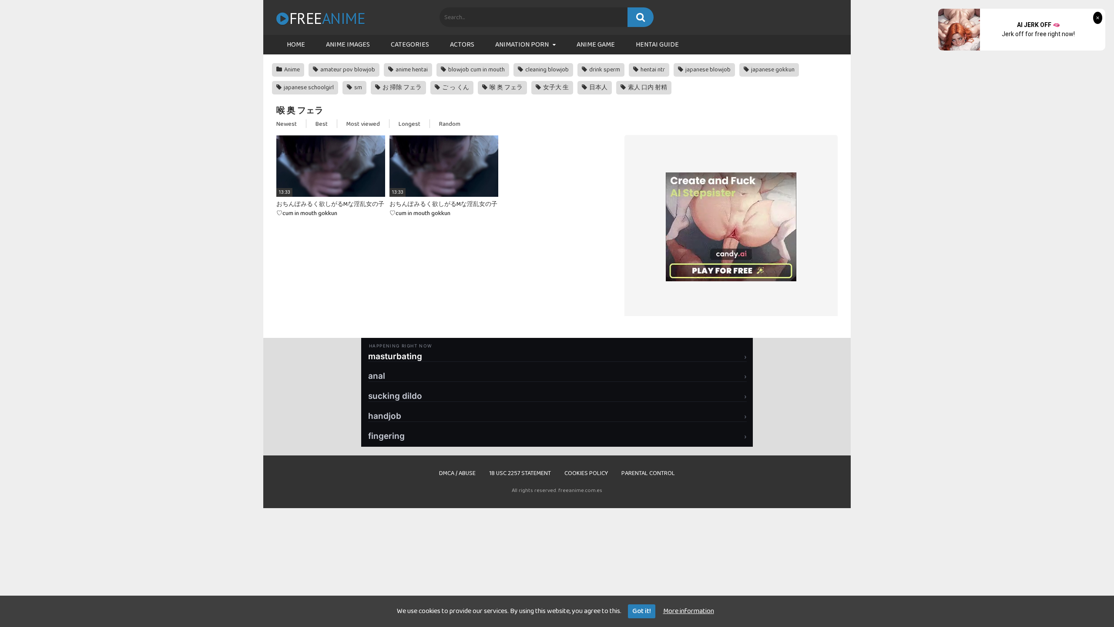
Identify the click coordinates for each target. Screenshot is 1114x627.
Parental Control (648, 473)
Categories (410, 44)
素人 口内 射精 (647, 87)
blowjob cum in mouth (476, 69)
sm (357, 87)
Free (327, 18)
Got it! (641, 611)
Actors (462, 44)
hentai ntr (652, 69)
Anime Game (596, 44)
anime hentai (411, 69)
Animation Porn (522, 44)
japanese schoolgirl (308, 87)
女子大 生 (555, 87)
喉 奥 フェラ (505, 87)
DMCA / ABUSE (457, 473)
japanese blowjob (707, 69)
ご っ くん (455, 87)
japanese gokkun (772, 69)
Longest (409, 124)
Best (321, 124)
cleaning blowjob (546, 69)
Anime (291, 69)
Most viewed (363, 124)
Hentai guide (657, 44)
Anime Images (348, 44)
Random (449, 124)
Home (296, 44)
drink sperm (604, 69)
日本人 (597, 87)
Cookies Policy (586, 473)
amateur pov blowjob (347, 69)
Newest (286, 124)
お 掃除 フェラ (401, 87)
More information (688, 611)
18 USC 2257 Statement (520, 473)
